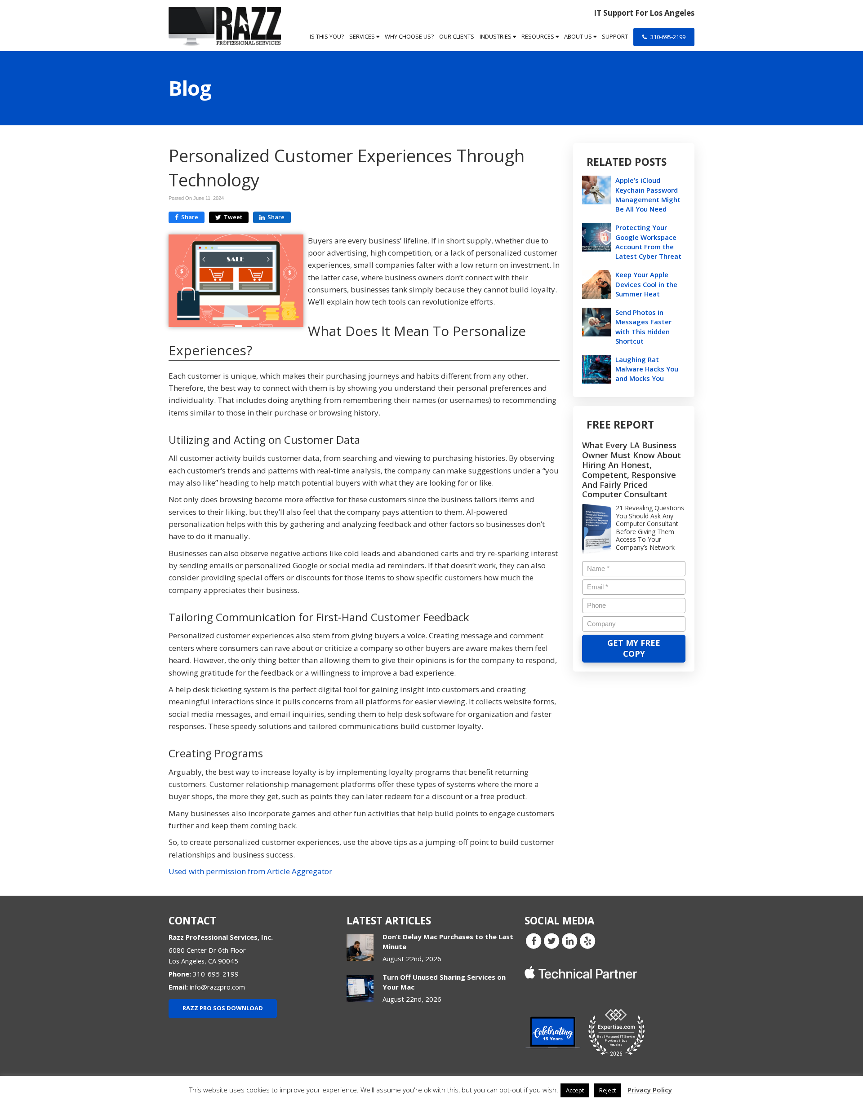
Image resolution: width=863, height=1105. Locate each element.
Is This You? (327, 36)
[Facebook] (534, 940)
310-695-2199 (667, 37)
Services (362, 36)
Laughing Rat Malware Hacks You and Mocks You (646, 369)
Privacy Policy (649, 1089)
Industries (496, 36)
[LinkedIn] (569, 940)
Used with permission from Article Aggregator (250, 871)
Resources (538, 36)
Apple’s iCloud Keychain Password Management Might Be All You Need (648, 194)
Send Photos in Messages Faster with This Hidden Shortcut (643, 326)
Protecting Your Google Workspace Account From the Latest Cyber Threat (648, 242)
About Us (578, 36)
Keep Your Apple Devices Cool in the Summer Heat (646, 284)
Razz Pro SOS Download (222, 1008)
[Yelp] (587, 940)
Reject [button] (607, 1090)
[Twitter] (552, 940)
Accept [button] (575, 1090)
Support (615, 36)
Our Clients (456, 36)
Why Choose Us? (409, 36)
